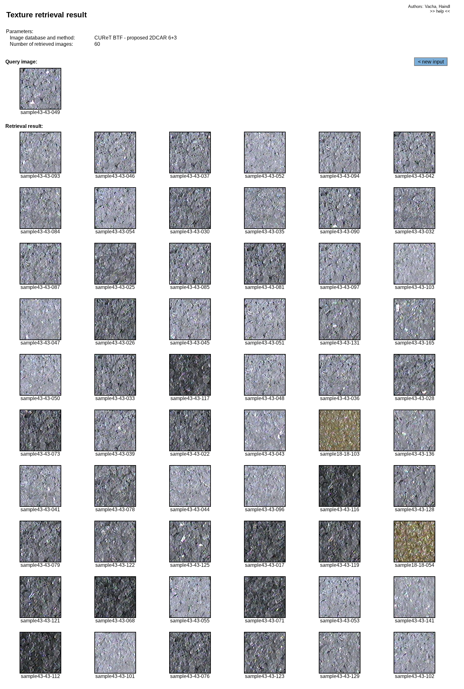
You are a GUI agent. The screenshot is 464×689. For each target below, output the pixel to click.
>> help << (440, 11)
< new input (431, 61)
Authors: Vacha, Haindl (429, 6)
